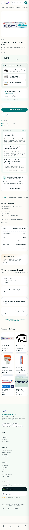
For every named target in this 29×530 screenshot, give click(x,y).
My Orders (4, 454)
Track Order (5, 456)
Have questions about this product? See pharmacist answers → (14, 319)
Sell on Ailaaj (5, 472)
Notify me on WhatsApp (15, 109)
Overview (4, 197)
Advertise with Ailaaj (7, 474)
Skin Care (4, 439)
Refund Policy (16, 508)
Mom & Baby (5, 441)
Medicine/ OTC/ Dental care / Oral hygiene (15, 7)
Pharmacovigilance (6, 510)
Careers (4, 469)
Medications (5, 435)
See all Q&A (23, 130)
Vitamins (4, 437)
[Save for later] (3, 114)
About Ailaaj (5, 465)
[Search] (25, 2)
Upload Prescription (7, 450)
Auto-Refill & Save (6, 452)
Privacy (3, 508)
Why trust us (5, 467)
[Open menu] (3, 2)
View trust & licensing (15, 188)
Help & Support (6, 476)
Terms (8, 508)
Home (2, 7)
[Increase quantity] (9, 104)
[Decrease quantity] (3, 104)
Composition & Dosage (15, 197)
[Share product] (8, 114)
